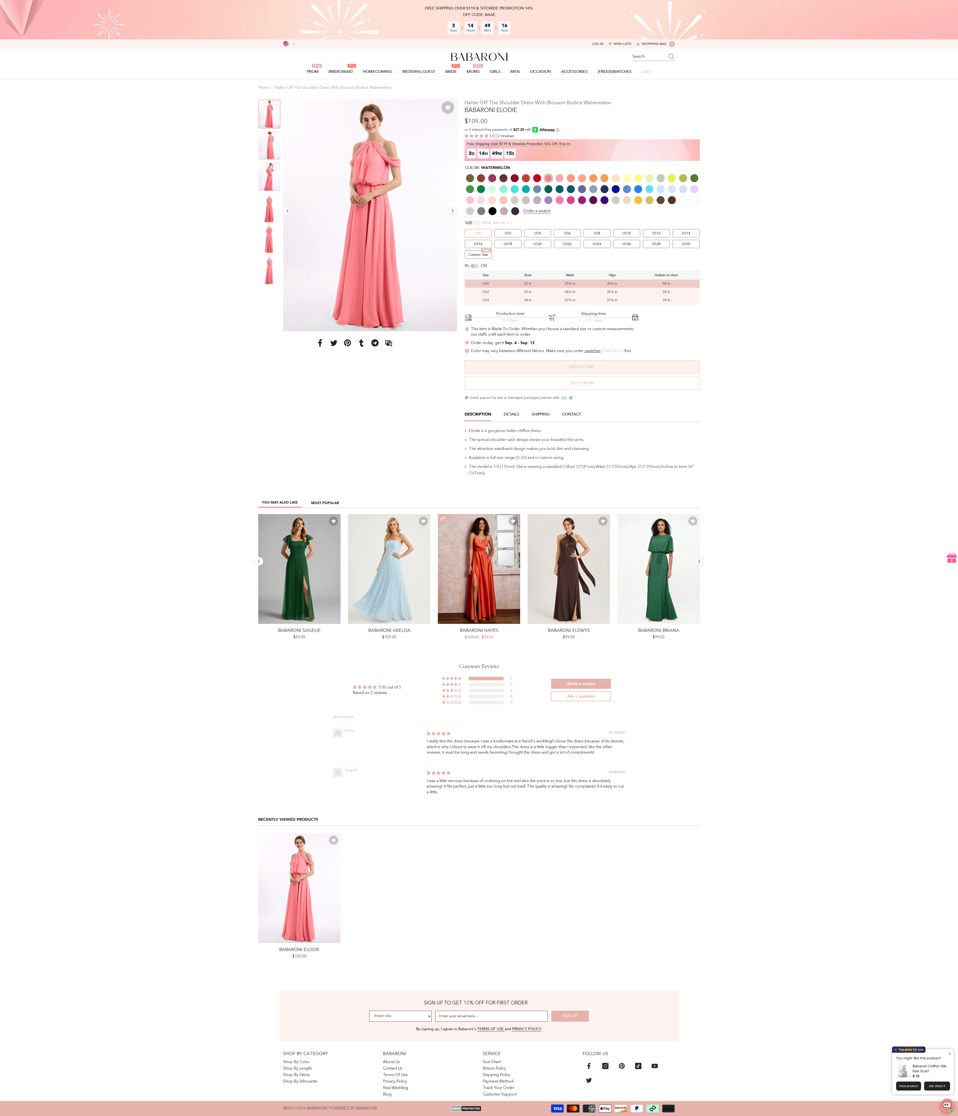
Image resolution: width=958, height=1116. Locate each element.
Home (263, 88)
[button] (287, 210)
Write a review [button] (581, 684)
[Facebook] (320, 343)
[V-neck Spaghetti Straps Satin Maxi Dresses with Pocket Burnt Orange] (479, 569)
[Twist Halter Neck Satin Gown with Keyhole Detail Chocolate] (569, 569)
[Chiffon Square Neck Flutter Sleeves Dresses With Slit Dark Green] (299, 569)
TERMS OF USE (491, 1028)
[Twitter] (334, 343)
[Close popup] (950, 1053)
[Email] (388, 343)
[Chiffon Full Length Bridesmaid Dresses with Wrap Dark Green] (658, 569)
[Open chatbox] (947, 1106)
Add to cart (582, 367)
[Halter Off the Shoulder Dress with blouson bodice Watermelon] (299, 888)
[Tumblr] (361, 343)
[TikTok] (638, 1066)
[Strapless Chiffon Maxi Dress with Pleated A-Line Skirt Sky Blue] (389, 569)
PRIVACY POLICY (526, 1028)
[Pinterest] (347, 343)
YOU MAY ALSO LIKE (280, 502)
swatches (593, 351)
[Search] (653, 57)
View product (908, 1086)
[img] (439, 734)
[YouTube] (654, 1066)
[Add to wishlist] (448, 107)
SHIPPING (541, 414)
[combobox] (648, 57)
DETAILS (511, 414)
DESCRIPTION (478, 414)
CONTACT (571, 414)
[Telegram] (375, 343)
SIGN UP (570, 1016)
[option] (370, 215)
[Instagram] (605, 1066)
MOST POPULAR (325, 503)
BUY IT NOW (582, 383)
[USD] (289, 44)
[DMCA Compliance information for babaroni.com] (466, 1109)
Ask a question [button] (581, 696)
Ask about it (937, 1086)
